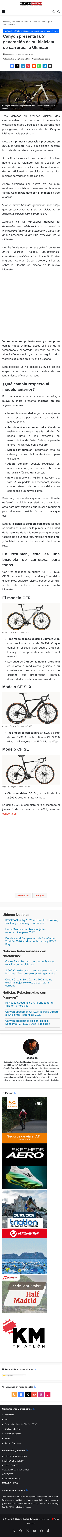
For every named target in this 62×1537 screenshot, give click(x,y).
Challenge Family (12, 1429)
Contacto (7, 1474)
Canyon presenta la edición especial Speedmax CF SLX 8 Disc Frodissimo (27, 1022)
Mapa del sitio (10, 1483)
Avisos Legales (10, 1465)
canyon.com (9, 813)
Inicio (7, 21)
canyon (40, 895)
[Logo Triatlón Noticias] (31, 4)
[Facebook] (12, 66)
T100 (7, 1419)
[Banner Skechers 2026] (24, 1188)
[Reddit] (34, 66)
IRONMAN (9, 1415)
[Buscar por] (58, 11)
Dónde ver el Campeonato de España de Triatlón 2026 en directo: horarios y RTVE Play (30, 941)
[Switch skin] (53, 11)
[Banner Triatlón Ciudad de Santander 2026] (24, 1227)
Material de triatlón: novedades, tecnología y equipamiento (31, 31)
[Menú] (3, 11)
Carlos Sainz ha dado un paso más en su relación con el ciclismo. (30, 963)
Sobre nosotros (11, 1478)
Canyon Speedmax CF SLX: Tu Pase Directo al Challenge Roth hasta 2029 (32, 1013)
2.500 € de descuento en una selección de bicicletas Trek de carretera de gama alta (31, 972)
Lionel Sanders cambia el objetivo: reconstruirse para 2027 (26, 931)
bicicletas (23, 895)
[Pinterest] (28, 66)
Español (9, 1375)
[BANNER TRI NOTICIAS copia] (24, 1358)
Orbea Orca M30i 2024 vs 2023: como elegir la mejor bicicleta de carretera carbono (28, 982)
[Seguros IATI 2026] (24, 1142)
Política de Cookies (13, 1461)
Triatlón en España (13, 1434)
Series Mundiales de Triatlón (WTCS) (21, 1424)
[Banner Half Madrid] (24, 1312)
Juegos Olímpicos (13, 1443)
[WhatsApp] (39, 66)
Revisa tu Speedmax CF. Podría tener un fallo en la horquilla (29, 1004)
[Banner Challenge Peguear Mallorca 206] (24, 1273)
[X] (17, 66)
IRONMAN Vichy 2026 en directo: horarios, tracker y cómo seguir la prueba (31, 922)
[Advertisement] (31, 307)
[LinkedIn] (23, 66)
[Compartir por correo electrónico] (50, 66)
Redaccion (9, 54)
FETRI (7, 1438)
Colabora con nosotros (15, 1470)
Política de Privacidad (14, 1456)
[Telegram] (45, 66)
